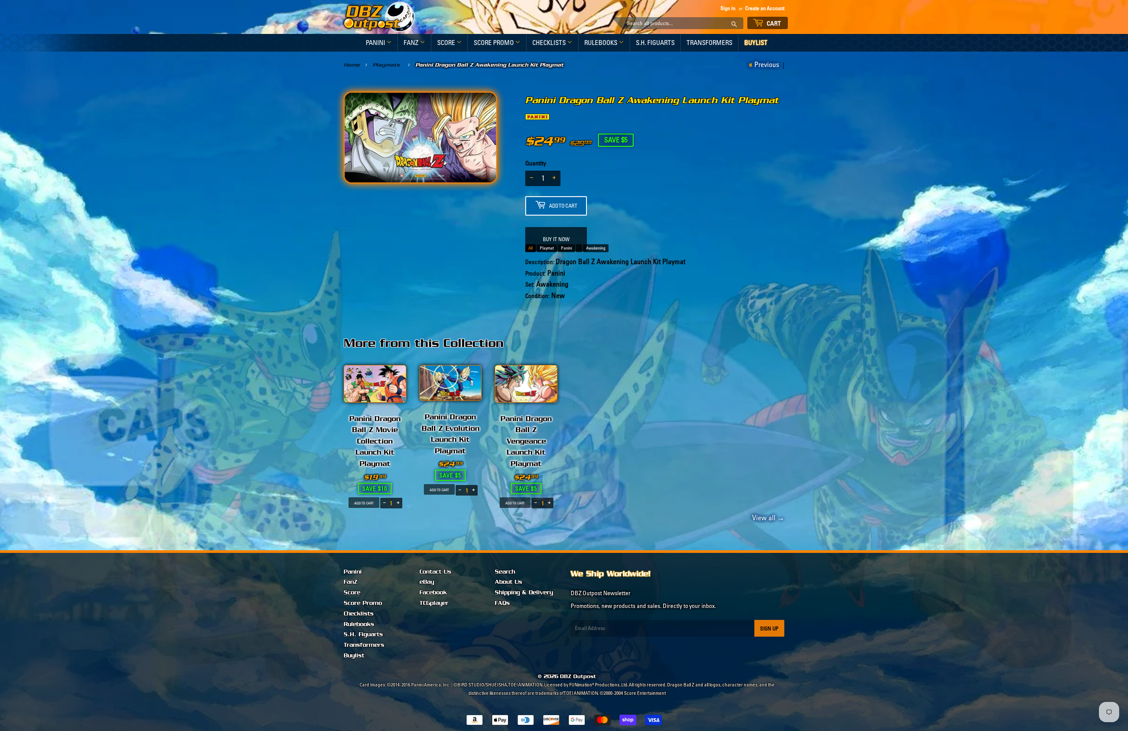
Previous (768, 64)
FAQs (502, 603)
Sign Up (769, 628)
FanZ (412, 42)
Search (505, 572)
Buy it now (556, 239)
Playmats (386, 65)
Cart (773, 23)
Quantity (535, 163)
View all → (767, 517)
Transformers (709, 42)
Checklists (549, 42)
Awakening (595, 248)
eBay (426, 582)
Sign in (727, 8)
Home (352, 65)
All (530, 248)
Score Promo (494, 42)
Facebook (433, 592)
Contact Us (435, 572)
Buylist (756, 42)
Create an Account (764, 8)
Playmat (547, 248)
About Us (508, 582)
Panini (376, 42)
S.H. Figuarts (655, 42)
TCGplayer (434, 603)
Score (446, 42)
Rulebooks (601, 42)
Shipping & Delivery (524, 592)
